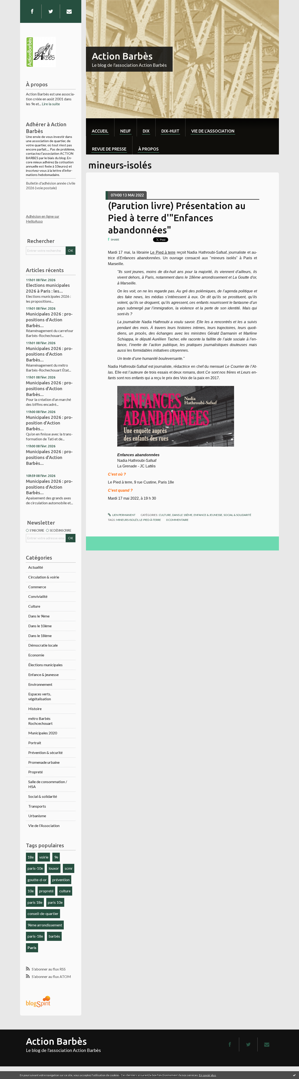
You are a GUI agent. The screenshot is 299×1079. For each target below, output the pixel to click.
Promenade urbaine (44, 762)
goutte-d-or (37, 879)
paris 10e (55, 902)
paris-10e (35, 868)
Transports (37, 806)
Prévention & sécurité (45, 752)
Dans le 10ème (40, 626)
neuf (125, 131)
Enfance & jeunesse (43, 674)
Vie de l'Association (44, 825)
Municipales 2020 (42, 733)
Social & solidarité (42, 796)
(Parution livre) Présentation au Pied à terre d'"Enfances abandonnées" (177, 217)
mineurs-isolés (127, 520)
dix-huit (170, 131)
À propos (148, 149)
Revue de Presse (109, 149)
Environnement (40, 684)
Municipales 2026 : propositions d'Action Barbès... (49, 319)
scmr (69, 868)
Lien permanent (123, 515)
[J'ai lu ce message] (294, 1075)
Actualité (35, 567)
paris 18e (35, 902)
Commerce (37, 587)
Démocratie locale (43, 645)
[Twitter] (50, 11)
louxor (54, 868)
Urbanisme (37, 815)
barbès (54, 936)
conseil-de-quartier (43, 913)
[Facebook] (32, 11)
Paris (32, 947)
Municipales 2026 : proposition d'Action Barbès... (49, 423)
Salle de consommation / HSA (47, 784)
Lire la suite (51, 104)
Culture (34, 606)
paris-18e (35, 936)
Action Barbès (122, 56)
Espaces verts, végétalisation (39, 696)
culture (65, 891)
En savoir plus (207, 1075)
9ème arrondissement (45, 925)
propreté (46, 891)
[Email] (69, 11)
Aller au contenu (15, 4)
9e (56, 857)
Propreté (35, 772)
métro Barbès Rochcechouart (40, 720)
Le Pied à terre (162, 252)
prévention (61, 879)
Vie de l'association (213, 131)
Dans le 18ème (40, 635)
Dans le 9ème (39, 616)
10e (31, 891)
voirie (43, 857)
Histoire (35, 708)
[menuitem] (100, 127)
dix (146, 131)
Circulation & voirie (43, 577)
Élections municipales (45, 664)
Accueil (100, 131)
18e (31, 857)
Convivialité (37, 596)
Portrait (34, 742)
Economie (36, 655)
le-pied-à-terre (150, 520)
